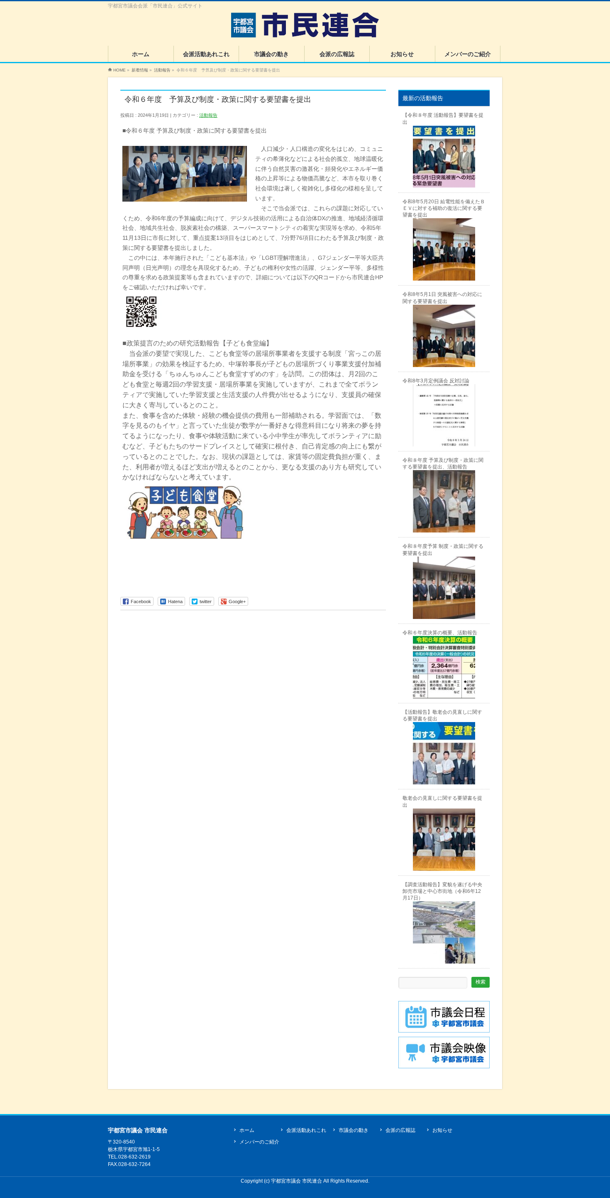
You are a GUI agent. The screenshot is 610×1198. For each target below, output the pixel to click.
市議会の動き (353, 1130)
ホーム (246, 1130)
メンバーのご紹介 (259, 1142)
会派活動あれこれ (306, 1130)
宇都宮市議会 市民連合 (297, 1181)
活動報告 (208, 115)
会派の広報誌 (400, 1130)
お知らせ (442, 1130)
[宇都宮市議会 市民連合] (305, 28)
